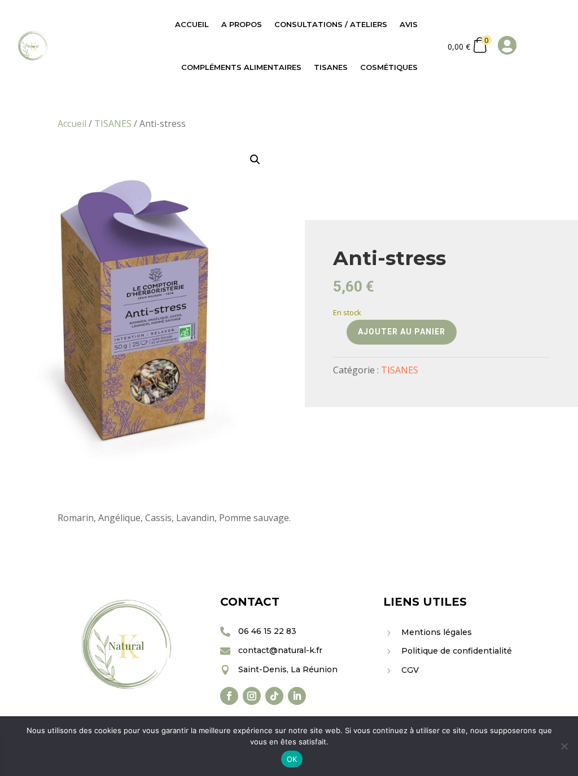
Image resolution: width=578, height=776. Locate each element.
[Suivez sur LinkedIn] (297, 696)
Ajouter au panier (401, 331)
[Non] (564, 746)
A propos (241, 24)
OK (292, 759)
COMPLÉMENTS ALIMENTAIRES (241, 67)
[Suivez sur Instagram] (252, 696)
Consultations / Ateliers (330, 24)
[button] (255, 159)
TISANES (331, 67)
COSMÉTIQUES (389, 67)
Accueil (192, 24)
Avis (409, 24)
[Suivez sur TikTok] (274, 696)
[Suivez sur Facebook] (229, 696)
